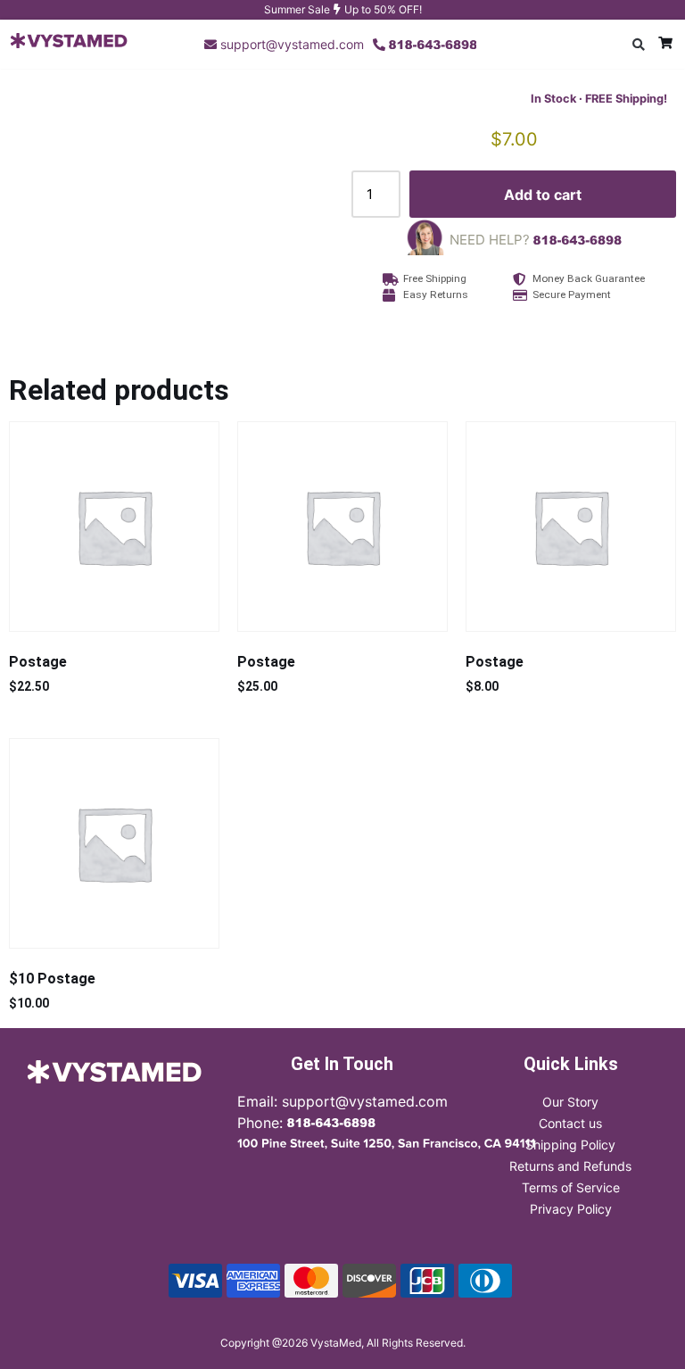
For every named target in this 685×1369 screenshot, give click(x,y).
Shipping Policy (570, 1144)
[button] (638, 44)
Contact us (570, 1123)
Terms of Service (571, 1187)
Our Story (570, 1101)
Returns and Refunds (570, 1166)
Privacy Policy (571, 1208)
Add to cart (543, 194)
